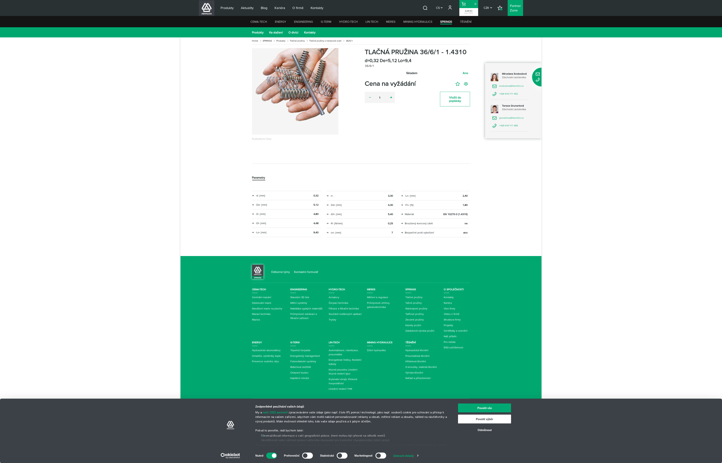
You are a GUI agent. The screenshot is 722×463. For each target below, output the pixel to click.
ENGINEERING (303, 21)
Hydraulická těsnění (416, 350)
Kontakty (309, 32)
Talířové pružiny (414, 313)
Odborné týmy (280, 272)
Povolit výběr (484, 419)
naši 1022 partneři (275, 412)
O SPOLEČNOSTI (454, 289)
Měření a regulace (377, 297)
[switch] (307, 455)
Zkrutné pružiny (414, 319)
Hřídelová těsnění (415, 361)
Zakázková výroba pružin (419, 330)
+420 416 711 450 (505, 127)
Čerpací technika (338, 302)
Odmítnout (485, 430)
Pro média (449, 341)
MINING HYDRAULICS (417, 21)
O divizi (293, 32)
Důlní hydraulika (376, 350)
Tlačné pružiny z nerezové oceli (325, 40)
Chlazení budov (299, 372)
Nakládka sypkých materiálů (306, 308)
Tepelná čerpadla (300, 350)
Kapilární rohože (299, 378)
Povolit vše (484, 408)
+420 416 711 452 (505, 95)
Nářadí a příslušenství (417, 378)
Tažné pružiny (413, 302)
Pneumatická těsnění (417, 355)
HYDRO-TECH (348, 21)
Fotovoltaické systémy (303, 361)
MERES (390, 21)
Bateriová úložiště (300, 366)
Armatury (334, 297)
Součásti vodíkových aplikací (345, 313)
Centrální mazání (261, 297)
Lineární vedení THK (340, 388)
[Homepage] (257, 271)
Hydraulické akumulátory (266, 350)
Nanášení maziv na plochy (267, 308)
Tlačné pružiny (297, 40)
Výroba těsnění (414, 372)
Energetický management (305, 355)
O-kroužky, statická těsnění (421, 366)
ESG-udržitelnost (453, 347)
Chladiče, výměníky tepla (266, 355)
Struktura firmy (452, 319)
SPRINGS (446, 21)
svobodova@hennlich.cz (508, 87)
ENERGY (280, 21)
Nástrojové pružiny (416, 308)
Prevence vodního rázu (265, 361)
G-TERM (326, 21)
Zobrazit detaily (403, 455)
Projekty (448, 325)
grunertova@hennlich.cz (508, 119)
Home (255, 40)
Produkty (258, 32)
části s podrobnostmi (381, 445)
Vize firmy (449, 308)
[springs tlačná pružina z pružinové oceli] (295, 91)
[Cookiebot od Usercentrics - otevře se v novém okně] (230, 455)
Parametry (258, 177)
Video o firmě (451, 313)
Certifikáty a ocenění (455, 330)
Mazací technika (261, 313)
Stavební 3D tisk (299, 297)
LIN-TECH (372, 21)
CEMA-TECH (258, 21)
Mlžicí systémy (298, 302)
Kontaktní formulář (306, 272)
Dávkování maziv (261, 302)
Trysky (332, 319)
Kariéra (448, 302)
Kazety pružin (413, 325)
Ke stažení (276, 32)
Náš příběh (450, 336)
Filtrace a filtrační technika (344, 308)
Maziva (256, 319)
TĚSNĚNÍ (466, 21)
